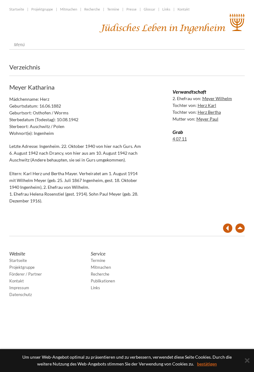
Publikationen (103, 280)
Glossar (149, 9)
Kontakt (183, 9)
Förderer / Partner (25, 274)
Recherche (92, 9)
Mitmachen (68, 9)
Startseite (16, 9)
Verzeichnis (24, 67)
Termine (113, 9)
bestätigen (207, 363)
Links (166, 9)
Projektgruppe (42, 9)
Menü (19, 44)
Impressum (19, 287)
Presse (131, 9)
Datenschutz (20, 294)
